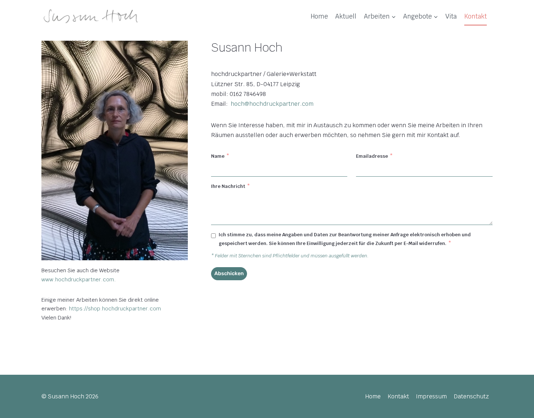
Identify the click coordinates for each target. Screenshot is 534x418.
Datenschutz (471, 396)
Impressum (431, 396)
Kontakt (475, 16)
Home (319, 16)
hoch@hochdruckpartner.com (272, 104)
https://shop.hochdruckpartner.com (115, 308)
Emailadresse (374, 156)
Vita (451, 16)
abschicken (229, 273)
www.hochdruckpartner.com (77, 279)
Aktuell (345, 16)
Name (220, 156)
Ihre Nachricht (230, 186)
